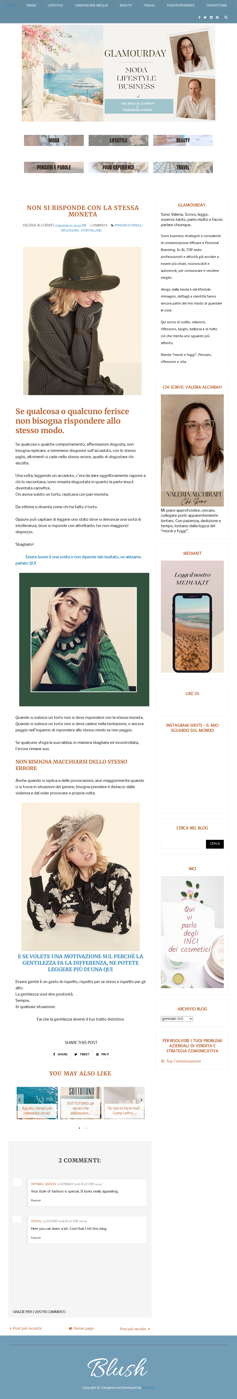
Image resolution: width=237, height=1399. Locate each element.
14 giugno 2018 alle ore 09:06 (65, 1221)
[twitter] (205, 17)
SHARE (62, 1054)
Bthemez (148, 1388)
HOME (10, 5)
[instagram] (211, 17)
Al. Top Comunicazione (181, 1061)
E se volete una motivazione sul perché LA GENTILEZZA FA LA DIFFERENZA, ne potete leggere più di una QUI (80, 963)
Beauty (126, 5)
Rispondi (36, 1200)
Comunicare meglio (91, 5)
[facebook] (199, 17)
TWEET (84, 1054)
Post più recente (27, 1328)
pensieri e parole (128, 225)
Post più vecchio (133, 1328)
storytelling (91, 230)
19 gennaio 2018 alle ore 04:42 (79, 1184)
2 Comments (98, 225)
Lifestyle (55, 5)
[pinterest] (217, 17)
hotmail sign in (43, 1184)
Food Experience (181, 5)
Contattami (216, 5)
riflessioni (70, 230)
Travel (149, 5)
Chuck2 (36, 1221)
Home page (83, 1328)
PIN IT (105, 1054)
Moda (31, 5)
